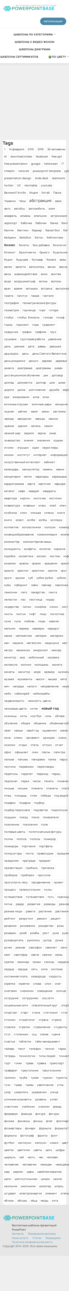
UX (19, 185)
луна (7, 621)
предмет (45, 861)
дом (52, 382)
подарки (10, 803)
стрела (56, 1020)
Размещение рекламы (42, 1233)
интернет (40, 455)
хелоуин (40, 1143)
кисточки (55, 498)
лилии (27, 607)
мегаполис (34, 643)
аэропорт (10, 223)
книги (8, 520)
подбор (39, 803)
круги (8, 578)
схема (44, 1034)
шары (30, 1172)
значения (43, 440)
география (11, 303)
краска (23, 563)
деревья (61, 361)
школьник (10, 1186)
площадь (21, 795)
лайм (34, 585)
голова (48, 317)
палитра (59, 752)
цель (48, 1150)
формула (45, 1128)
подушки (10, 817)
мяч (6, 686)
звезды (40, 419)
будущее (22, 260)
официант (21, 752)
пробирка (10, 875)
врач (7, 288)
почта (30, 853)
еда (6, 397)
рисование (27, 926)
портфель (46, 846)
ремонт (42, 918)
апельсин (40, 216)
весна (63, 267)
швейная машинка (49, 1172)
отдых (23, 745)
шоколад (45, 1186)
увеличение (45, 1085)
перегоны (11, 774)
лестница (35, 599)
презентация (13, 868)
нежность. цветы (39, 701)
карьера (60, 484)
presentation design (17, 178)
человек (52, 1157)
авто (7, 208)
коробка (9, 556)
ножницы (10, 716)
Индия (33, 193)
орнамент (33, 738)
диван (58, 368)
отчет (59, 745)
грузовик (10, 339)
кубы (7, 585)
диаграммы (43, 368)
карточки (44, 484)
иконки (9, 455)
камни (60, 469)
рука (56, 933)
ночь (48, 716)
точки (18, 1063)
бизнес (9, 245)
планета (37, 788)
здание (9, 426)
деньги (33, 361)
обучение (10, 723)
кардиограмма (14, 484)
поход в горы (13, 853)
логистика (57, 614)
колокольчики (31, 527)
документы (25, 382)
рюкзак (20, 947)
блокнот (10, 252)
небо (7, 693)
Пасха (57, 193)
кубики (61, 578)
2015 (31, 149)
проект (58, 882)
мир (22, 657)
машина (18, 643)
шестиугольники (26, 1179)
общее (25, 723)
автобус (19, 208)
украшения (39, 1092)
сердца (9, 969)
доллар (41, 382)
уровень (40, 1099)
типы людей (47, 1056)
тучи (7, 1085)
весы (7, 274)
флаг (49, 1121)
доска (21, 390)
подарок (25, 803)
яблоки (9, 1201)
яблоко (22, 1201)
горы (35, 325)
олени (18, 738)
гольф (60, 317)
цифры (60, 1150)
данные (19, 346)
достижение (37, 390)
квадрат (34, 491)
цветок (9, 1150)
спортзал (10, 1012)
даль (7, 346)
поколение (11, 824)
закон (45, 411)
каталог (9, 491)
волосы (56, 281)
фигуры (54, 1114)
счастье (9, 1041)
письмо (23, 788)
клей (53, 505)
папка (52, 759)
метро (8, 650)
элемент (51, 1193)
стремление (41, 1027)
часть (31, 1157)
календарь (11, 469)
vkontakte (31, 185)
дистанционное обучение (22, 375)
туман (35, 1078)
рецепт (56, 918)
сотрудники (30, 998)
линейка (40, 607)
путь (51, 897)
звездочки (24, 419)
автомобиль (37, 208)
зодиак (58, 440)
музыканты (24, 679)
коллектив (11, 527)
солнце (61, 991)
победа (46, 795)
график (27, 332)
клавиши (29, 505)
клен (63, 505)
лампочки (10, 592)
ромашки (10, 933)
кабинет (49, 462)
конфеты (30, 549)
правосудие (45, 853)
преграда (28, 861)
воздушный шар (25, 281)
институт (23, 455)
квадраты (49, 491)
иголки (9, 448)
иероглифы (50, 448)
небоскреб (22, 693)
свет (7, 955)
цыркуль (10, 1157)
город (8, 325)
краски (36, 563)
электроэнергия (30, 1193)
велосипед (36, 267)
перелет (27, 774)
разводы (49, 904)
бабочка (26, 223)
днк (45, 375)
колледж (56, 520)
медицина (52, 643)
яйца (34, 1201)
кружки (20, 578)
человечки (29, 1164)
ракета (30, 911)
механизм (23, 650)
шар (7, 1172)
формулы (10, 1135)
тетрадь (9, 1056)
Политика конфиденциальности (32, 1242)
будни (8, 260)
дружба (54, 390)
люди (41, 621)
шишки (45, 1179)
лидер (50, 599)
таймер (9, 1049)
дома (61, 382)
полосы (35, 839)
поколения (30, 824)
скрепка (9, 984)
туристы (61, 1078)
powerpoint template (47, 171)
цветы (37, 1150)
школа (57, 1179)
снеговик (10, 991)
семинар (23, 962)
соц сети (48, 998)
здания (22, 426)
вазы (63, 260)
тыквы (29, 1085)
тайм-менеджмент (47, 1041)
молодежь (41, 665)
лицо (43, 614)
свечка (47, 955)
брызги (44, 252)
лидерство (11, 607)
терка (62, 1049)
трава (29, 1063)
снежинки (26, 991)
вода (7, 281)
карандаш (42, 476)
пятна (8, 904)
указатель (21, 1092)
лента (53, 592)
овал (7, 730)
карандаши (59, 476)
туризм (47, 1078)
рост (46, 933)
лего (24, 592)
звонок (53, 419)
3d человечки (56, 149)
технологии (27, 1056)
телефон (35, 1049)
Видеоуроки (53, 1238)
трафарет (10, 1070)
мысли (40, 679)
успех (54, 1099)
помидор (50, 839)
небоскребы (41, 693)
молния (26, 665)
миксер (56, 650)
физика (9, 1121)
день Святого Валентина (49, 354)
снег (58, 984)
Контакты (18, 1233)
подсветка (40, 810)
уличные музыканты (17, 1099)
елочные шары (42, 404)
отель (35, 745)
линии (53, 607)
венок (52, 267)
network (23, 171)
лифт (32, 614)
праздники (11, 861)
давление (54, 339)
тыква (18, 1085)
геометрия (11, 310)
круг (64, 571)
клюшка (36, 513)
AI (5, 156)
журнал (9, 411)
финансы (24, 1121)
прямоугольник (29, 890)
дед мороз (11, 354)
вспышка (32, 288)
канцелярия (12, 476)
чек (41, 1157)
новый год (50, 708)
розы (60, 926)
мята (63, 679)
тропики (10, 1078)
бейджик (10, 237)
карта (31, 484)
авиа (58, 201)
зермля (29, 433)
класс (42, 505)
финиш (38, 1121)
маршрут (54, 628)
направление (49, 686)
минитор (10, 657)
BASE (33, 7)
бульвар (37, 260)
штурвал (10, 1193)
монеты (9, 672)
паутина (9, 767)
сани (64, 947)
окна (7, 738)
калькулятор (30, 469)
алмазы (25, 216)
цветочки (23, 1150)
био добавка (41, 245)
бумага (51, 260)
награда (18, 686)
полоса (21, 839)
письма (9, 788)
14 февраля (16, 149)
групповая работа (32, 339)
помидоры (11, 846)
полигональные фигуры (45, 832)
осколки (9, 745)
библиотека (55, 237)
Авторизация (53, 21)
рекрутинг (26, 918)
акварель (10, 216)
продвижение (40, 882)
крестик (22, 571)
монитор (24, 672)
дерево (47, 361)
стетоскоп (50, 1012)
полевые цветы (14, 832)
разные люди (13, 911)
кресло (9, 571)
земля (48, 426)
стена (36, 1012)
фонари (30, 1128)
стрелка (9, 1027)
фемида (26, 1114)
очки (35, 752)
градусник (11, 332)
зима (52, 433)
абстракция (40, 200)
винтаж (56, 274)
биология (59, 245)
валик (8, 267)
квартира (10, 498)
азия (52, 208)
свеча (35, 955)
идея (35, 448)
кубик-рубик (44, 578)
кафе (21, 491)
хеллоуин (24, 1143)
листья (21, 614)
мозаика (53, 657)
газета (8, 296)
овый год (33, 730)
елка (36, 397)
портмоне (28, 846)
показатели (51, 817)
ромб (23, 933)
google (35, 164)
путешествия (35, 897)
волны (43, 281)
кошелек (10, 563)
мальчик (9, 628)
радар (20, 904)
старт (25, 1012)
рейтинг (10, 918)
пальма (9, 759)
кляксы (49, 513)
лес (23, 599)
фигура (40, 1114)
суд (34, 1034)
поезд (24, 817)
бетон (39, 237)
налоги (32, 686)
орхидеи (49, 738)
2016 (41, 149)
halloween (51, 164)
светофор (20, 955)
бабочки (41, 223)
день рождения (14, 361)
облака (60, 716)
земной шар (12, 433)
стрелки (24, 1027)
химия (54, 1143)
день (25, 354)
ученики (43, 1107)
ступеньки (21, 1034)
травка (41, 1063)
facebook (42, 156)
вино (44, 274)
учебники (28, 1107)
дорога (9, 390)
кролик (52, 571)
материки (56, 636)
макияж (54, 621)
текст (22, 1049)
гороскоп (22, 325)
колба (31, 520)
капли (28, 476)
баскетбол (52, 230)
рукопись (33, 940)
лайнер (46, 585)
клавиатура (12, 505)
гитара (53, 310)
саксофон (35, 947)
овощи (18, 730)
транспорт (56, 1063)
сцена (56, 1034)
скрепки (24, 984)
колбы (43, 520)
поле (44, 824)
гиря (42, 310)
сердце (23, 969)
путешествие (13, 897)
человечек (11, 1164)
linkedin (9, 171)
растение (45, 911)
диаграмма (24, 368)
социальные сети (16, 1005)
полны (8, 839)
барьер (37, 230)
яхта (55, 1201)
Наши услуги (20, 1238)
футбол (9, 1143)
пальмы (23, 759)
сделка (9, 962)
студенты (60, 1027)
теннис (49, 1049)
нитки (34, 709)
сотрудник (11, 998)
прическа (47, 868)
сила (44, 969)
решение (10, 926)
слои (48, 984)
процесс (10, 890)
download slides (21, 156)
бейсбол (25, 237)
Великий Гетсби (15, 193)
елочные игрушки (16, 404)
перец (56, 774)
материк (41, 636)
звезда (9, 419)
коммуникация (47, 534)
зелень (36, 426)
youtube (46, 185)
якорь (45, 1201)
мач (6, 643)
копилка (44, 549)
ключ (23, 513)
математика (24, 636)
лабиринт (20, 585)
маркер (24, 628)
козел (20, 520)
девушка (55, 346)
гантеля (48, 296)
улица (54, 1092)
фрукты (43, 1135)
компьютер (12, 542)
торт (7, 1063)
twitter (8, 185)
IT (62, 164)
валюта (21, 267)
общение (40, 723)
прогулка (44, 875)
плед (7, 795)
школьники (28, 1186)
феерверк (11, 1114)
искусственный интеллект (22, 462)
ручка (59, 940)
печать (49, 781)
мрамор (49, 672)
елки (46, 397)
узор (7, 1092)
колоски (50, 527)
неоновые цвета (15, 709)
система (56, 969)
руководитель (14, 940)
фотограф (27, 1135)
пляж (33, 795)
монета (57, 665)
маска (8, 636)
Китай (46, 193)
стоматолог (27, 1020)
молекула (10, 665)
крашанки (51, 563)
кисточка (39, 498)
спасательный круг (45, 1005)
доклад (9, 382)
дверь (42, 346)
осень (62, 738)
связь (59, 955)
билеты (24, 245)
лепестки (10, 599)
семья (37, 962)
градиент (48, 325)
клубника (10, 513)
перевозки (26, 767)
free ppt (57, 156)
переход (42, 774)
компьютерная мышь (37, 542)
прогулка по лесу (16, 882)
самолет (51, 947)
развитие (33, 904)
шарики (18, 1172)
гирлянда (29, 310)
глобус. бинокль (28, 317)
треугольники (51, 1070)
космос (41, 556)
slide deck (41, 178)
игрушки (23, 448)
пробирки (27, 875)
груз (53, 332)
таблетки (25, 1041)
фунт (54, 1135)
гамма (35, 296)
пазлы (46, 752)
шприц (58, 1186)
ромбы (34, 933)
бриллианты (27, 252)
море (37, 672)
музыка (9, 679)
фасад (57, 1107)
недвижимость (14, 701)
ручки (8, 947)
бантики (23, 230)
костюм (55, 556)
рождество (46, 926)
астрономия (59, 216)
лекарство (38, 592)
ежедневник (21, 397)
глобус (9, 317)
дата (31, 346)
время (18, 288)
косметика (26, 556)
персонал (10, 781)
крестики (38, 571)
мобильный (36, 657)
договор (57, 375)
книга (61, 513)
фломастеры (13, 1128)
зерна (42, 433)
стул (7, 1034)
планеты (52, 788)
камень (48, 469)
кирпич (25, 498)
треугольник (29, 1070)
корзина (59, 549)
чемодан (46, 1164)
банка (54, 223)
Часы (22, 201)
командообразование (19, 534)
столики (9, 1020)
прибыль (32, 868)
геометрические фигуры (39, 303)
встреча (46, 288)
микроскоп (40, 650)
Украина (9, 201)
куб (30, 578)
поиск (35, 817)
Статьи (37, 1238)
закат (34, 411)
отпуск (47, 745)
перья (25, 781)
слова (37, 984)
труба (23, 1078)
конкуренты (12, 549)
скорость (55, 976)
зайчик (22, 411)
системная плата (16, 976)
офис (7, 752)
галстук (22, 296)
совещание (45, 991)
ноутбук (35, 716)
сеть (34, 969)
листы (8, 614)
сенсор (49, 962)
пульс (48, 890)
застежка (59, 411)
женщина (61, 404)
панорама (38, 759)
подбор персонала (17, 810)
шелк (7, 1179)
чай (21, 1157)
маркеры (38, 628)
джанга (9, 368)
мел (65, 643)
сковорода (38, 976)
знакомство (12, 440)
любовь (29, 621)
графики (41, 332)
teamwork (58, 178)
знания (28, 440)
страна (43, 1020)
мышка (52, 679)
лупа (17, 621)
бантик (9, 230)
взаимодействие (25, 274)
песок (37, 781)
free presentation (16, 164)
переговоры (45, 767)
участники (11, 1107)
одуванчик (49, 730)
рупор (47, 940)
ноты (23, 716)
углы (60, 1085)
